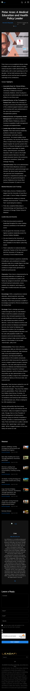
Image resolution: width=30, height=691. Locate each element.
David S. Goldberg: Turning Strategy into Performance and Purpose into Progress (11, 448)
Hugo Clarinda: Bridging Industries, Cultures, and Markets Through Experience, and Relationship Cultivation (11, 491)
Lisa (15, 26)
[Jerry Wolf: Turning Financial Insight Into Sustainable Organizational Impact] (25, 502)
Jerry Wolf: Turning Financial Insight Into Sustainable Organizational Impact (10, 502)
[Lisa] (15, 527)
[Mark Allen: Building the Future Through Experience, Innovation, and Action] (25, 458)
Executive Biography (8, 22)
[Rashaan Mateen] (25, 512)
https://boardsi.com (15, 536)
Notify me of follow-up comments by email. (14, 630)
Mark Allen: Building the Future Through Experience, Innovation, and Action (11, 458)
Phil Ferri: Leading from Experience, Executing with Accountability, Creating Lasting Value (11, 469)
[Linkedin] (15, 581)
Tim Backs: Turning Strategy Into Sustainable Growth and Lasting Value (11, 480)
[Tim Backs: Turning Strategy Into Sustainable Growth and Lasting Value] (25, 480)
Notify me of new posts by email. (11, 632)
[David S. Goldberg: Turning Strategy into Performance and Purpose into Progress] (25, 448)
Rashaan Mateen (6, 511)
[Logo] (4, 2)
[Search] (26, 657)
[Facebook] (15, 662)
